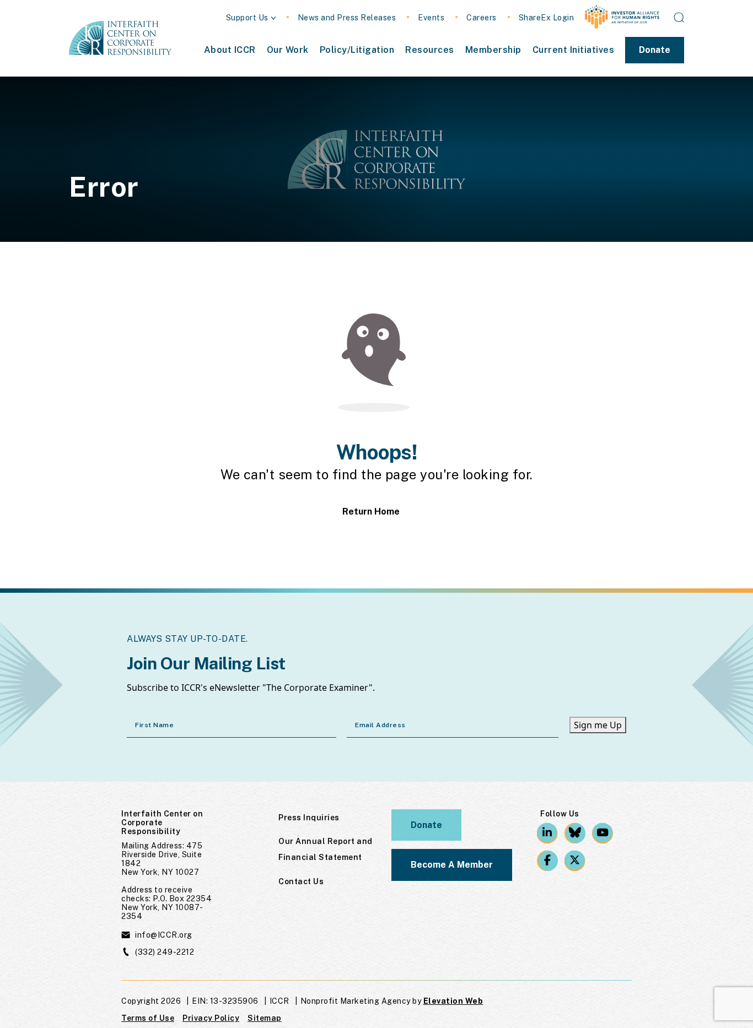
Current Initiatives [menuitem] (574, 50)
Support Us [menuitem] (247, 18)
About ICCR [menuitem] (230, 50)
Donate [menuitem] (654, 50)
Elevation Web (453, 1001)
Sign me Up (598, 725)
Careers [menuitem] (481, 18)
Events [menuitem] (431, 18)
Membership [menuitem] (493, 50)
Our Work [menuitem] (288, 50)
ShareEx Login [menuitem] (546, 18)
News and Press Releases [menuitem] (347, 18)
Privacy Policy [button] (210, 1018)
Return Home (371, 512)
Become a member (452, 864)
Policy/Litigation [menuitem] (357, 50)
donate (426, 825)
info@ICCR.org (163, 934)
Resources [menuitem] (429, 50)
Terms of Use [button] (147, 1018)
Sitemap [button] (265, 1018)
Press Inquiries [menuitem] (309, 817)
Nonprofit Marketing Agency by (361, 1001)
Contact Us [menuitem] (301, 881)
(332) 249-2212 (164, 952)
